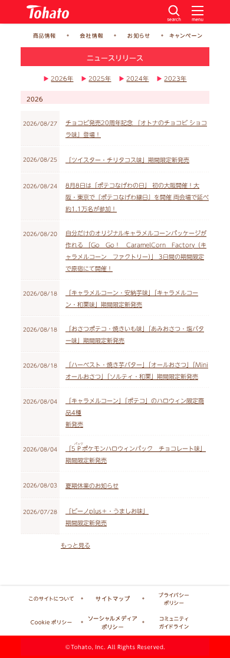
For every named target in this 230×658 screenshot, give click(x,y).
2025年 (99, 78)
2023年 (175, 78)
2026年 (62, 78)
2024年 (137, 78)
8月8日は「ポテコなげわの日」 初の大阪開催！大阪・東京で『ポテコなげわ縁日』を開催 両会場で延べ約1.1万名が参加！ (137, 197)
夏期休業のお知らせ (92, 486)
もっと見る (75, 545)
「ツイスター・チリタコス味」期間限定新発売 (127, 160)
